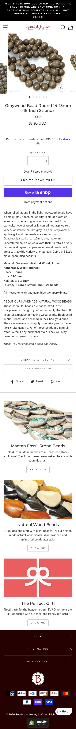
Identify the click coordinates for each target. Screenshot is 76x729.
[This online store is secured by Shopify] (38, 726)
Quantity (38, 152)
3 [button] (37, 97)
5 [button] (44, 97)
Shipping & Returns (38, 360)
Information (38, 649)
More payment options (38, 202)
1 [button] (30, 97)
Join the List (38, 661)
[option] (38, 10)
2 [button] (34, 97)
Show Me (38, 548)
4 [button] (40, 97)
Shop (38, 636)
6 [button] (47, 97)
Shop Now (38, 469)
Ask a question (38, 368)
